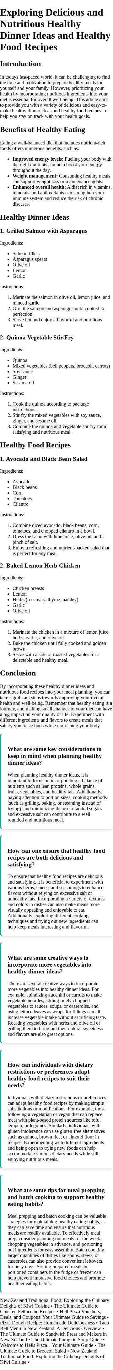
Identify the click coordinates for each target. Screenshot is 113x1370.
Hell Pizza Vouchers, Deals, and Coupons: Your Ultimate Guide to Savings (53, 1314)
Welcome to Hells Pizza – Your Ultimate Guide (46, 1345)
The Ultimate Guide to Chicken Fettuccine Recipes (49, 1308)
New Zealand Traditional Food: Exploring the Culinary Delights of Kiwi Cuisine (52, 1356)
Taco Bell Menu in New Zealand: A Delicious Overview (54, 1325)
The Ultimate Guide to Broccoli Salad (52, 1348)
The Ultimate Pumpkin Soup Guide (66, 1339)
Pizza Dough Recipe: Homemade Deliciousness (47, 1322)
